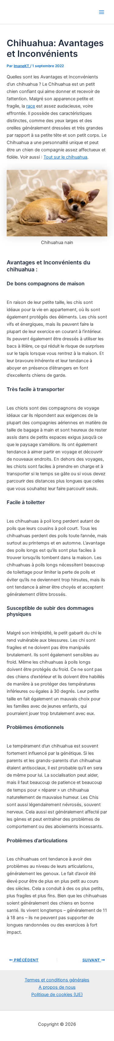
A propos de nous (57, 987)
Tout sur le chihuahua (65, 157)
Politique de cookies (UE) (57, 994)
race (30, 106)
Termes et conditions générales (57, 980)
